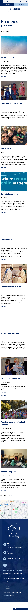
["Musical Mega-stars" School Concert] (14, 409)
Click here (3, 392)
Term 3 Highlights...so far (11, 103)
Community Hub (7, 239)
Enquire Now (7, 4)
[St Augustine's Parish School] (14, 9)
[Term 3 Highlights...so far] (14, 90)
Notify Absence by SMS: (7, 1)
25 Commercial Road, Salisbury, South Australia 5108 (14, 545)
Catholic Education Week (11, 194)
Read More (3, 76)
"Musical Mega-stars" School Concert (13, 423)
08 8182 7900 (4, 1)
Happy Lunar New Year (10, 333)
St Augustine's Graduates (11, 379)
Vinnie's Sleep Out (8, 472)
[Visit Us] (14, 509)
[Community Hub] (14, 226)
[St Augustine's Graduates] (14, 366)
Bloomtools (12, 595)
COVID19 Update (8, 58)
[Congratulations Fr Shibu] (14, 273)
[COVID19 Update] (14, 45)
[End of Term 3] (14, 135)
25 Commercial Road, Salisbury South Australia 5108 (1, 1)
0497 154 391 (14, 559)
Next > (11, 495)
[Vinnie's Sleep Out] (14, 458)
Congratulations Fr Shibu (11, 286)
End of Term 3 (7, 149)
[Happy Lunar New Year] (14, 320)
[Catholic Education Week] (14, 181)
